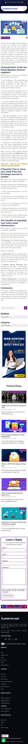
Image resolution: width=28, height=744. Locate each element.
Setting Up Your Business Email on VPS (14, 407)
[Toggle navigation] (24, 8)
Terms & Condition (10, 741)
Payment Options (5, 686)
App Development (5, 700)
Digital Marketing (5, 703)
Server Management (6, 708)
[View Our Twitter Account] (2, 639)
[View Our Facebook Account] (5, 639)
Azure (2, 657)
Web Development (5, 698)
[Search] (25, 307)
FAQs (2, 689)
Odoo (2, 662)
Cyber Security (4, 727)
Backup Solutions (5, 711)
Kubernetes (4, 660)
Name (4, 548)
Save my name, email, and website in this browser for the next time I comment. (14, 591)
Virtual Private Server (21, 392)
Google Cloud (4, 655)
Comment (5, 567)
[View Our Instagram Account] (9, 639)
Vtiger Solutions (5, 665)
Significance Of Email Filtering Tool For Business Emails (14, 523)
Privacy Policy (19, 741)
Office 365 (3, 720)
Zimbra (2, 722)
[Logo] (14, 618)
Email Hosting (12, 392)
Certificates (3, 684)
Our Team (3, 676)
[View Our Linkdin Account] (16, 639)
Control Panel (16, 479)
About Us (3, 674)
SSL (2, 725)
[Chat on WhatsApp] (4, 740)
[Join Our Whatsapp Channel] (12, 639)
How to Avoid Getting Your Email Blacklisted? (13, 436)
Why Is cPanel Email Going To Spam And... (12, 494)
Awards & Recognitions (6, 681)
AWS (2, 652)
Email (4, 554)
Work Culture (4, 679)
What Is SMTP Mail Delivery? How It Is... (14, 465)
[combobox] (12, 307)
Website (5, 561)
